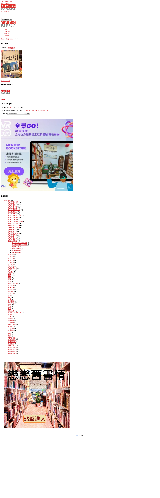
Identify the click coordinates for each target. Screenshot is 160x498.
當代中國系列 (16, 252)
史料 (9, 332)
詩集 (9, 305)
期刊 (9, 297)
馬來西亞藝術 (12, 239)
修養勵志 (11, 291)
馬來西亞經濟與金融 (14, 215)
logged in (11, 107)
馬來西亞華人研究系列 (19, 243)
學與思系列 (15, 247)
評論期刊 (11, 330)
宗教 (9, 280)
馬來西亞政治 (12, 214)
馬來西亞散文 (12, 206)
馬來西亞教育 (12, 219)
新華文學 (11, 344)
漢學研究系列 (16, 248)
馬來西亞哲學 (12, 235)
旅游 (9, 295)
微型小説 (11, 328)
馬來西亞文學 (12, 204)
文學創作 (11, 322)
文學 (9, 276)
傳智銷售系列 (12, 351)
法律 (9, 299)
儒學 (9, 336)
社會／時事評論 (13, 283)
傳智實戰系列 (12, 349)
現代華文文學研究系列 (19, 245)
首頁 (5, 29)
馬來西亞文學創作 (14, 202)
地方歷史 (11, 320)
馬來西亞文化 (12, 231)
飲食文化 (11, 287)
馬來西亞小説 (12, 237)
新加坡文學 (12, 340)
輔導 (9, 309)
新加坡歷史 (12, 342)
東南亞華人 (12, 314)
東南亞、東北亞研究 (14, 313)
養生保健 (11, 285)
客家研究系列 (16, 250)
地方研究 (11, 266)
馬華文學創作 (12, 324)
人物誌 (10, 316)
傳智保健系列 (12, 347)
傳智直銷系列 (12, 353)
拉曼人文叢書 (12, 241)
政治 (9, 281)
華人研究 (11, 303)
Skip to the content (6, 1)
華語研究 (11, 258)
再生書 (6, 35)
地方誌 (10, 318)
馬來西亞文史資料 (14, 223)
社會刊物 (11, 301)
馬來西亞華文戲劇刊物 (15, 221)
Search (28, 113)
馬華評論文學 (12, 268)
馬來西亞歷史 (12, 229)
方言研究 (11, 264)
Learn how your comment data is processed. (36, 110)
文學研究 (11, 256)
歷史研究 (11, 311)
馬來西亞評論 (12, 212)
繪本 (9, 307)
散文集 (10, 272)
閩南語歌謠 (12, 338)
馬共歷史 (11, 270)
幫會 (9, 334)
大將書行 (11, 48)
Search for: (4, 113)
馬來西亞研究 (12, 208)
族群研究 (11, 254)
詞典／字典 (12, 346)
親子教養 (11, 289)
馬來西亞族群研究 (14, 210)
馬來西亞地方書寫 (14, 233)
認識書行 (7, 33)
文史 (9, 274)
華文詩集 (11, 326)
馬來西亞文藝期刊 (14, 227)
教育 (9, 278)
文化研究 (11, 262)
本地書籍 (7, 31)
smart (5, 81)
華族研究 (11, 260)
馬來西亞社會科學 (14, 217)
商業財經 (11, 293)
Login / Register (5, 3)
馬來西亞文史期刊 (14, 225)
